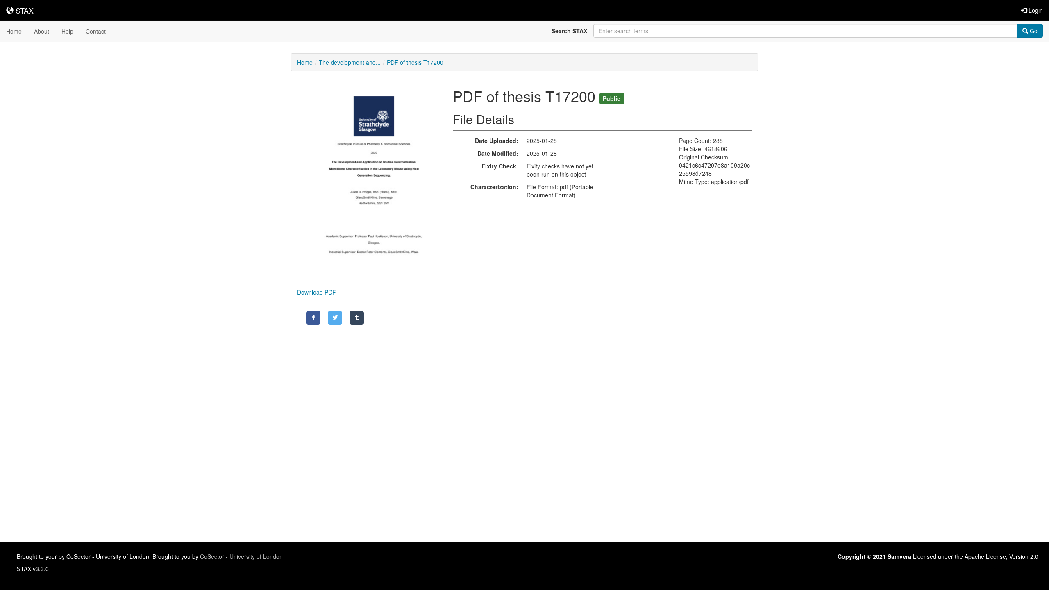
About (41, 31)
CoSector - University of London (241, 556)
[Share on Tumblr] (357, 318)
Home (14, 31)
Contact (96, 31)
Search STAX (569, 31)
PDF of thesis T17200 (415, 62)
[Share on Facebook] (313, 318)
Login (1035, 10)
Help (67, 31)
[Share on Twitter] (335, 318)
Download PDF (316, 292)
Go (1033, 31)
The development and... (350, 62)
